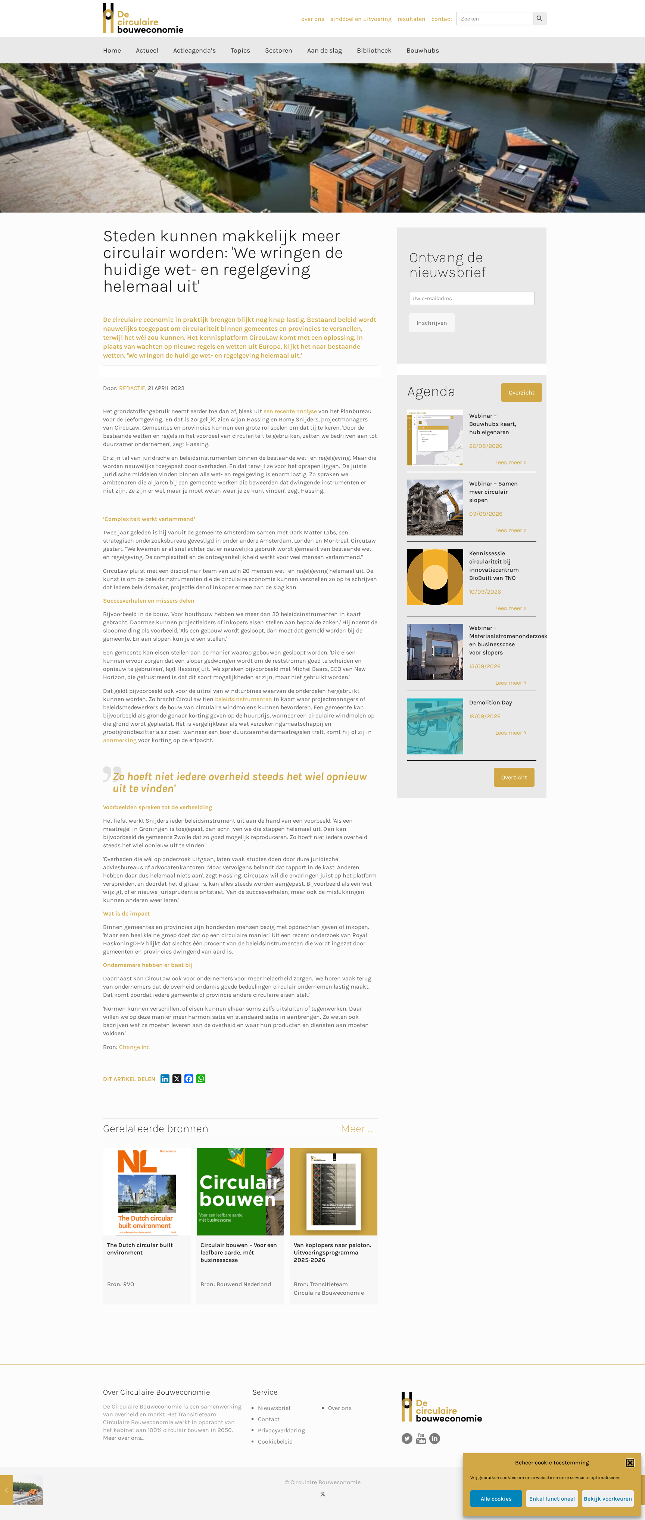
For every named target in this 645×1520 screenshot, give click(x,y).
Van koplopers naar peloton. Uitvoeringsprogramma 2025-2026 (332, 1252)
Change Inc (134, 1047)
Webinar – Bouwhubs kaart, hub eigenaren (492, 424)
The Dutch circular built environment (140, 1248)
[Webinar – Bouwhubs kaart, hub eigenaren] (435, 463)
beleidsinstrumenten (243, 699)
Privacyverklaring (281, 1430)
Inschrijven (432, 322)
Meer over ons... (123, 1437)
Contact (269, 1419)
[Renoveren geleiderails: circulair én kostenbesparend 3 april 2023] (21, 1490)
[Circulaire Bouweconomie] (143, 30)
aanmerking (120, 740)
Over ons (340, 1407)
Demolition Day (490, 702)
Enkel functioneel (552, 1498)
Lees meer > (510, 462)
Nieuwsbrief (274, 1407)
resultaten (412, 18)
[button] (630, 1463)
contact (441, 18)
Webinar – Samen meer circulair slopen (493, 491)
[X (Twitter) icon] (322, 1494)
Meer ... (356, 1128)
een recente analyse (290, 411)
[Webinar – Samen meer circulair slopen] (435, 533)
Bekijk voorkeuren (608, 1498)
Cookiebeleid (275, 1441)
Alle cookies (496, 1498)
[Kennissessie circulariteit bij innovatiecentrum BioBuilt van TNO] (435, 603)
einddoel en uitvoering (361, 18)
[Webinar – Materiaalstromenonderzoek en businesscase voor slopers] (435, 677)
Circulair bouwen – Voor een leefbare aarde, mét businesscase (238, 1252)
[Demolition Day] (435, 752)
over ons (312, 18)
